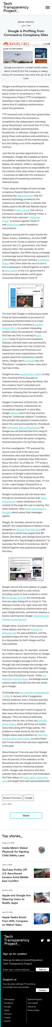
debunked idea (25, 195)
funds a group (22, 210)
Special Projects (35, 999)
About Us (32, 1006)
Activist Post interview (28, 529)
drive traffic (11, 270)
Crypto (7, 1017)
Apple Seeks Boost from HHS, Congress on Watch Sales (15, 920)
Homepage (9, 999)
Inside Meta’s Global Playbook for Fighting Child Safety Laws (15, 851)
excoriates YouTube (16, 597)
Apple (6, 1010)
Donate (42, 990)
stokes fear (13, 224)
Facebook (8, 1003)
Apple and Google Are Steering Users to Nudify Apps (16, 899)
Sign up (42, 969)
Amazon (8, 1014)
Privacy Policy (33, 1010)
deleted (14, 412)
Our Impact (33, 1003)
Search (7, 1021)
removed (30, 360)
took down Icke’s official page (23, 427)
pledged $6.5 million (30, 374)
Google (7, 1006)
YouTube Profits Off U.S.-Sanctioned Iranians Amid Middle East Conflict (15, 875)
